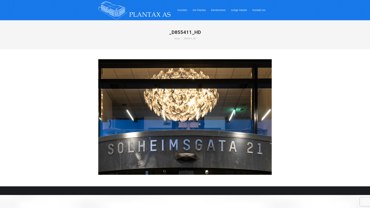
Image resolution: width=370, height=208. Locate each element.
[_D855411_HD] (185, 117)
